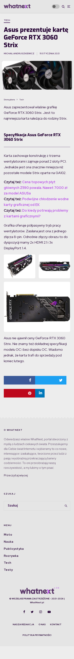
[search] (66, 505)
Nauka (8, 542)
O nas (42, 624)
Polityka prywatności (37, 635)
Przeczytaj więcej (16, 475)
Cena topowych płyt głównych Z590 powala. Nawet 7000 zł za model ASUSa (35, 188)
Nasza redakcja (23, 624)
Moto (8, 535)
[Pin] (19, 393)
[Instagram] (40, 611)
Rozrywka (11, 556)
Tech (7, 20)
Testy (8, 570)
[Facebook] (24, 611)
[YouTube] (49, 611)
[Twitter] (32, 611)
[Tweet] (50, 380)
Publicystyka (14, 549)
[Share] (19, 380)
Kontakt (55, 624)
